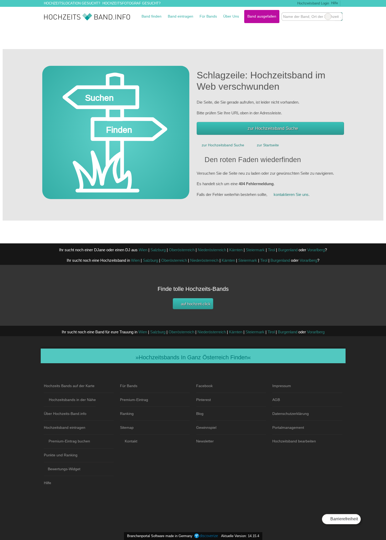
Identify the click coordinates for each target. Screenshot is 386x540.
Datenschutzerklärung (290, 413)
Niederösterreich (212, 250)
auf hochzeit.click (195, 304)
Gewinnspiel (206, 427)
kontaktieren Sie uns (291, 194)
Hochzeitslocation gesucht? (72, 3)
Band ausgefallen (261, 16)
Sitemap (127, 427)
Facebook (204, 386)
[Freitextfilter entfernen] (328, 16)
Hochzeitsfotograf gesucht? (131, 3)
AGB (276, 400)
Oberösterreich (182, 250)
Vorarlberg (316, 250)
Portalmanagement (288, 427)
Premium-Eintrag (134, 400)
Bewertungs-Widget (64, 469)
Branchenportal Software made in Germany (159, 536)
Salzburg (158, 250)
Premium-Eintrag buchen (69, 441)
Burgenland (288, 250)
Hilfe (334, 3)
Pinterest (203, 400)
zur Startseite (268, 145)
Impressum (281, 386)
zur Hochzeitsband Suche (273, 128)
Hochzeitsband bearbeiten (294, 441)
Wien (143, 250)
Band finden (151, 16)
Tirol (271, 250)
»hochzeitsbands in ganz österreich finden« (193, 357)
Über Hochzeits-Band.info (65, 413)
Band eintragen (180, 16)
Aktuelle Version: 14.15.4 (240, 536)
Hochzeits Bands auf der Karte (69, 386)
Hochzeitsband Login (312, 3)
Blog (200, 413)
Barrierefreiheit (343, 519)
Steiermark (255, 250)
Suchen (338, 16)
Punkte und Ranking (60, 455)
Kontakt (131, 441)
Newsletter (205, 441)
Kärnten (236, 250)
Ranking (127, 413)
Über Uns (231, 16)
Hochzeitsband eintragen (64, 427)
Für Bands (208, 16)
